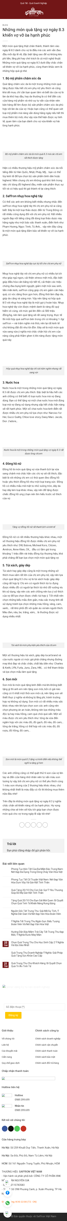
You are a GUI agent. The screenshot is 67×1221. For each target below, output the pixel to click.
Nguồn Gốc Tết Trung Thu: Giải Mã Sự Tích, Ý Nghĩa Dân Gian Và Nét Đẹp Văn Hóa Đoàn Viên (36, 912)
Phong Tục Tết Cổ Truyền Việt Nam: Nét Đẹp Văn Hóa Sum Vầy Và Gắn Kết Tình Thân (37, 881)
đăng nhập (24, 850)
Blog (5, 25)
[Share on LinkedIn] (45, 825)
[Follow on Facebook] (5, 1129)
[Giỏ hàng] (62, 13)
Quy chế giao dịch (11, 1062)
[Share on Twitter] (33, 825)
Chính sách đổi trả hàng (47, 1062)
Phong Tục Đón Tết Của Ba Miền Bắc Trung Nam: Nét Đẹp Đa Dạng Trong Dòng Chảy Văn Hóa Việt (37, 870)
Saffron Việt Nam (46, 1216)
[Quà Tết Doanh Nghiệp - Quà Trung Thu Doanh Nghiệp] (33, 13)
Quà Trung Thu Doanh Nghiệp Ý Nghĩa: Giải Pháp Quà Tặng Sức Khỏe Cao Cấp (37, 954)
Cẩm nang (7, 1056)
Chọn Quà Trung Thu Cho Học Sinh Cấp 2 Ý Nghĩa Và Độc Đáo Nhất (37, 944)
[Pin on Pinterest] (39, 825)
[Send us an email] (11, 1129)
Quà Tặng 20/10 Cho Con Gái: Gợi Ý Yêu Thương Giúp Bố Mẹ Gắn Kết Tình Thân (37, 891)
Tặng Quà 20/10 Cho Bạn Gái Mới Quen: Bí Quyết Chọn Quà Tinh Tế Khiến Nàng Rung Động (37, 902)
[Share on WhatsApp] (22, 825)
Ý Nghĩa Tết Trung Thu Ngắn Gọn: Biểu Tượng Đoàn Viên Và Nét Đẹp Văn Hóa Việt (35, 923)
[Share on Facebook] (27, 825)
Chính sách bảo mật (45, 1056)
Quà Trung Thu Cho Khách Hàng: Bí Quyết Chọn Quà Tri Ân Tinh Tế (36, 965)
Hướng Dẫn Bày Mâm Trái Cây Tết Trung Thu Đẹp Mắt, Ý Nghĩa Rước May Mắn (37, 933)
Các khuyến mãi (9, 1050)
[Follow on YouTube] (23, 1129)
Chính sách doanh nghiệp (47, 1038)
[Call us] (17, 1129)
